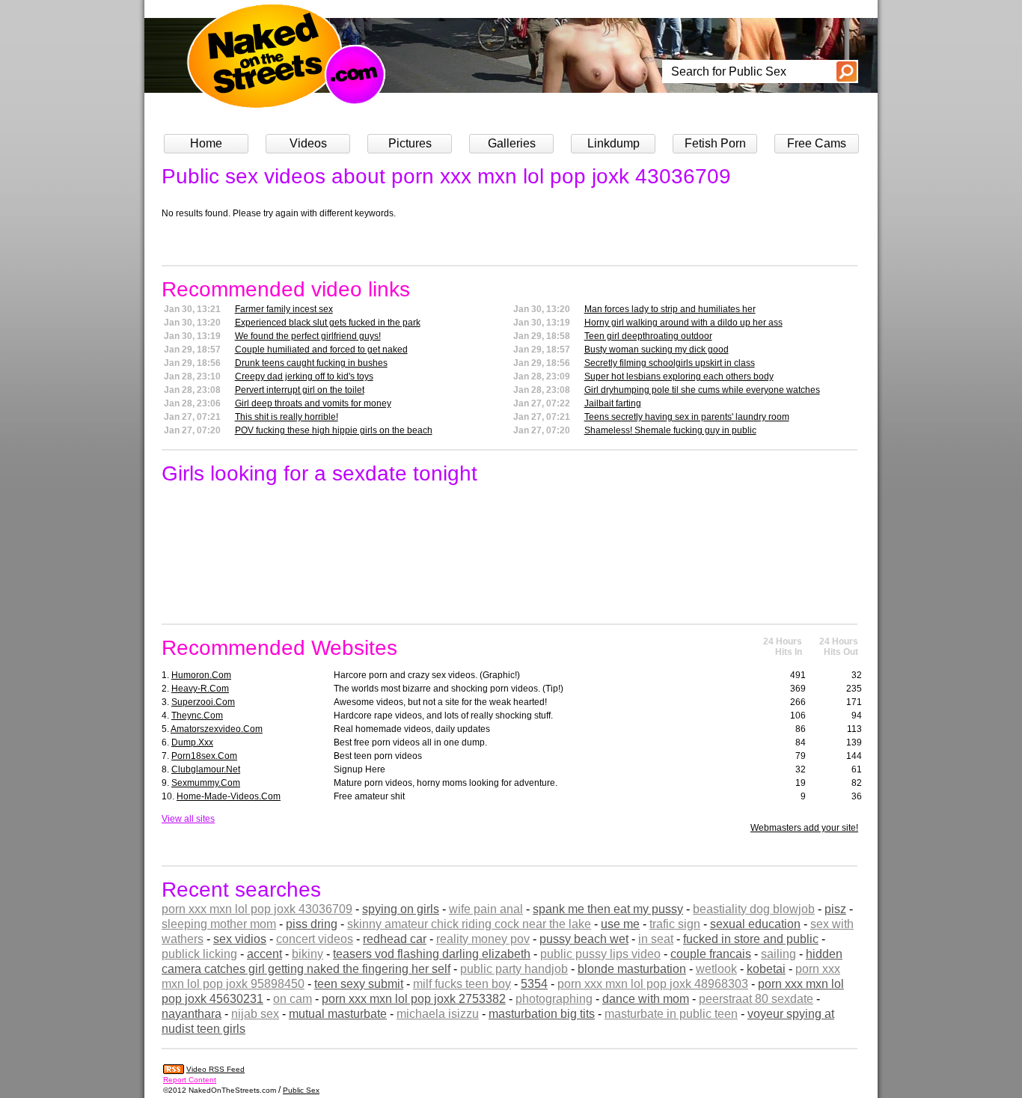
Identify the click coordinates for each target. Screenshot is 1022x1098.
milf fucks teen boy (462, 983)
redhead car (394, 939)
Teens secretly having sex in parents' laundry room (686, 417)
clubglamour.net (205, 769)
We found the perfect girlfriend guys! (308, 336)
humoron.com (201, 675)
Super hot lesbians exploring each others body (679, 376)
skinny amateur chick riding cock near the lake (469, 924)
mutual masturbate (338, 1013)
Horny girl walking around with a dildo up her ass (683, 322)
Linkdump (613, 143)
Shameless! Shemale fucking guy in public (670, 430)
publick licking (199, 954)
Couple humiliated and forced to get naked (321, 349)
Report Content (189, 1080)
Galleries (512, 143)
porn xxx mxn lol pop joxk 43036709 (257, 909)
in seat (655, 939)
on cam (292, 998)
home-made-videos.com (229, 796)
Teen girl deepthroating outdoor (648, 336)
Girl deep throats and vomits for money (313, 403)
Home (206, 143)
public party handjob (514, 969)
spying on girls (400, 909)
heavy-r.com (200, 688)
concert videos (314, 939)
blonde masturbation (632, 969)
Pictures (410, 143)
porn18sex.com (204, 756)
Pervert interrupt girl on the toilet (299, 390)
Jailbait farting (612, 403)
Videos (308, 143)
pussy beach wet (583, 939)
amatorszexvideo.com (217, 729)
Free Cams (816, 143)
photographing (554, 998)
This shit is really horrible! (286, 417)
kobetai (766, 969)
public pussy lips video (600, 954)
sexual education (755, 924)
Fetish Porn (715, 143)
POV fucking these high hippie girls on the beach (333, 430)
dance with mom (645, 998)
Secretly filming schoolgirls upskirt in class (669, 363)
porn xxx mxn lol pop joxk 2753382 (414, 998)
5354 (534, 983)
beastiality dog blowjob (754, 909)
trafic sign (674, 924)
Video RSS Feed (215, 1069)
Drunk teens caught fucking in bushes (311, 363)
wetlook (716, 969)
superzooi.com (203, 702)
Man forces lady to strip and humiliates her (670, 309)
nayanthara (191, 1013)
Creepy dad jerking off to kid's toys (304, 376)
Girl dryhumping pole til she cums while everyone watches (702, 390)
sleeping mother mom (219, 924)
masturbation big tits (542, 1013)
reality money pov (483, 939)
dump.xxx (192, 742)
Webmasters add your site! (804, 828)
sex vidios (239, 939)
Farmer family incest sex (284, 309)
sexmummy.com (205, 783)
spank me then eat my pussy (608, 909)
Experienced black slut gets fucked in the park (327, 322)
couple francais (710, 954)
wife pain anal (486, 909)
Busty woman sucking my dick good (656, 349)
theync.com (197, 715)
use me (620, 924)
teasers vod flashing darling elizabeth (431, 954)
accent (264, 954)
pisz (835, 909)
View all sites (188, 819)
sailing (778, 954)
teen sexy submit (358, 983)
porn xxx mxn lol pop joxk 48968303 (652, 983)
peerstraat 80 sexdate (756, 998)
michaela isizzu (438, 1013)
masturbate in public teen (671, 1013)
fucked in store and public (750, 939)
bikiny (307, 954)
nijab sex (255, 1013)
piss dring (311, 924)
